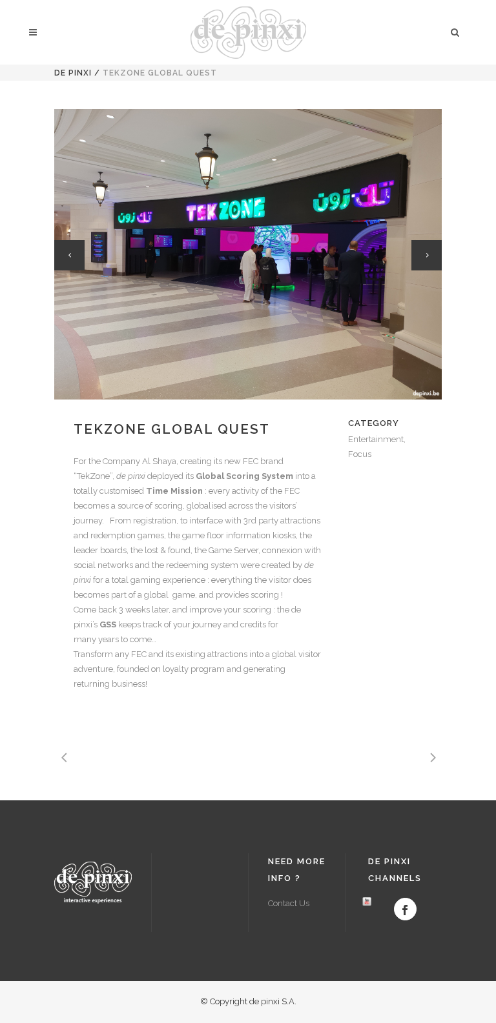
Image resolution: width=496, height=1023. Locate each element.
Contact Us (288, 903)
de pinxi (73, 72)
